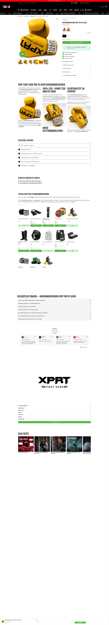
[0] (105, 7)
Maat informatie (67, 72)
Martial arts (54, 414)
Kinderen (54, 417)
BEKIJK (24, 225)
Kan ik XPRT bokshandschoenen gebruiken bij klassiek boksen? (31, 316)
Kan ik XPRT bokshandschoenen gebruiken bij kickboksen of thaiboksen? (33, 312)
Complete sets (54, 419)
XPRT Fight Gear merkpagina (54, 422)
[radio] (64, 29)
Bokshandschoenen (33, 16)
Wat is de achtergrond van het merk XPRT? (27, 306)
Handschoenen (54, 408)
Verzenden (24, 3)
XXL (57, 248)
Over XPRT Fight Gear (54, 405)
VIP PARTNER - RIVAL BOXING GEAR (54, 0)
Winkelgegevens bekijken (71, 48)
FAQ (36, 3)
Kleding (54, 412)
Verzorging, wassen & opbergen (70, 75)
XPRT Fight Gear (26, 16)
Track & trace (33, 3)
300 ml (44, 223)
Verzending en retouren (68, 61)
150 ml (56, 223)
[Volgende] (90, 214)
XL (27, 248)
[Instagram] (74, 3)
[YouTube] (76, 3)
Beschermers (54, 410)
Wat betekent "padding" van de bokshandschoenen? (29, 303)
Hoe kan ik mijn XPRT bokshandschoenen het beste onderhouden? (32, 300)
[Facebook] (71, 3)
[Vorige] (19, 214)
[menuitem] (20, 3)
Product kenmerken (67, 68)
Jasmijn (32, 223)
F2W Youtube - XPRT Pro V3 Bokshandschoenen (30, 181)
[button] (85, 3)
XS (57, 246)
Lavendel (35, 223)
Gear (22, 16)
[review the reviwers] (52, 336)
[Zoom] (57, 19)
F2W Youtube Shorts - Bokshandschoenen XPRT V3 (31, 183)
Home (19, 16)
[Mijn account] (103, 7)
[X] (73, 3)
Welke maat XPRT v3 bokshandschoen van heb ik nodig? (29, 319)
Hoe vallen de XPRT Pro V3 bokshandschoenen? (28, 309)
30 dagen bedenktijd (68, 54)
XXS (55, 246)
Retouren (28, 3)
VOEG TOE (36, 225)
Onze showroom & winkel (69, 65)
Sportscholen (20, 3)
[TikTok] (77, 3)
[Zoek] (101, 7)
